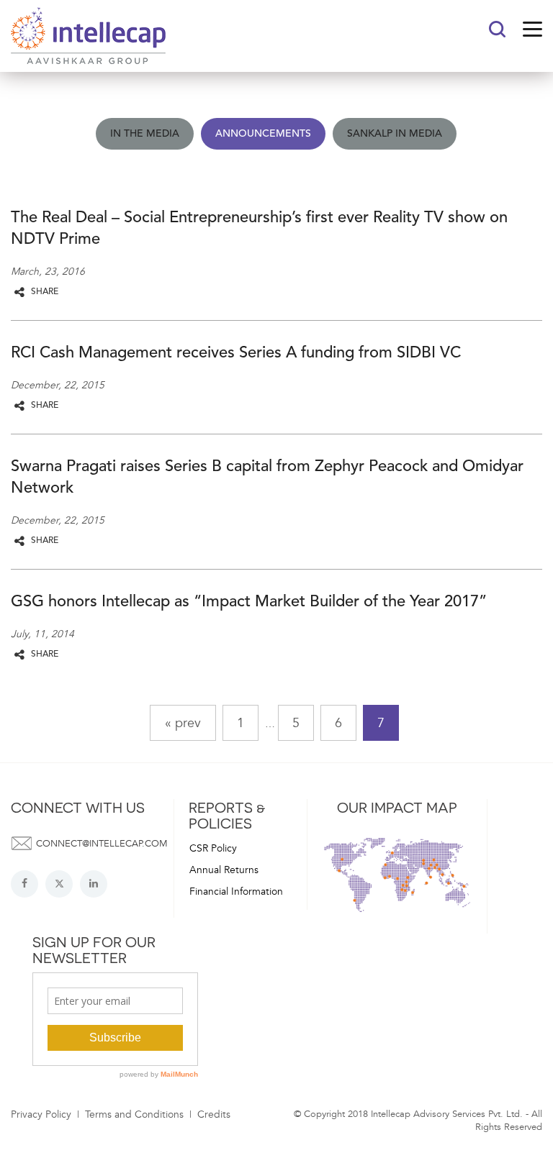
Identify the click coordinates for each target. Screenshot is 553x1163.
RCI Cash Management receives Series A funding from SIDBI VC (236, 353)
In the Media (144, 134)
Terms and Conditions (134, 1114)
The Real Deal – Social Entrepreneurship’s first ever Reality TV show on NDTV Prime (259, 228)
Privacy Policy (41, 1114)
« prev (183, 723)
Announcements (263, 134)
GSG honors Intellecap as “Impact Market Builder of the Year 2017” (249, 602)
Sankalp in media (394, 134)
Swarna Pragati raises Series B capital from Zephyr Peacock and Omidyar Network (267, 477)
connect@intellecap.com (102, 843)
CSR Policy (213, 848)
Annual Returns (223, 870)
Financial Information (236, 891)
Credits (213, 1114)
